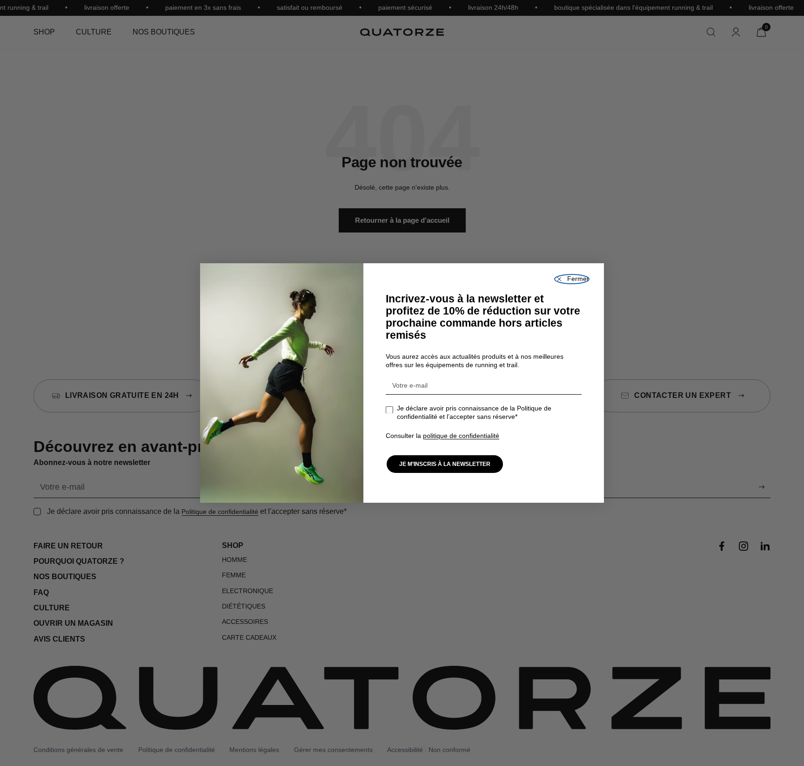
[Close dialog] (572, 279)
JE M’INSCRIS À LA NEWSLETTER (444, 464)
